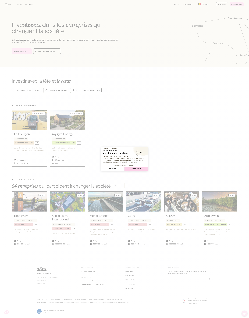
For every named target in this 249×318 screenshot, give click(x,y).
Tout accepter (136, 168)
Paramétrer (112, 168)
